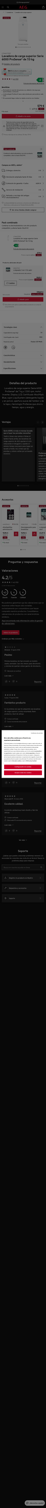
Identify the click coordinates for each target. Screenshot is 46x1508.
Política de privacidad (31, 761)
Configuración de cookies (23, 766)
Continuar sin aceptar (37, 733)
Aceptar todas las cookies (23, 772)
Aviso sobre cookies (16, 761)
